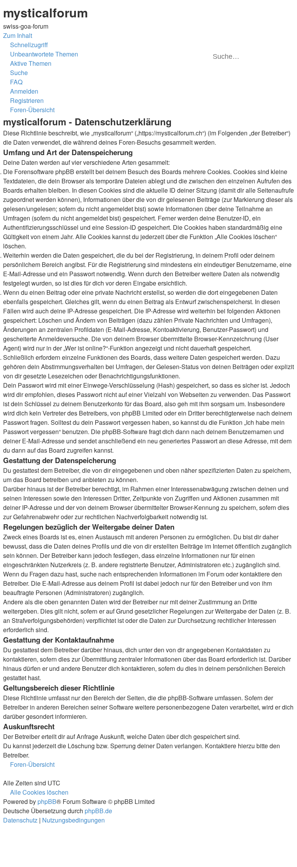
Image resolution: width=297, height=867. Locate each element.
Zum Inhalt (17, 35)
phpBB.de (98, 810)
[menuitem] (40, 54)
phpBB (47, 801)
